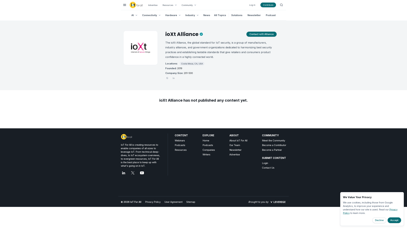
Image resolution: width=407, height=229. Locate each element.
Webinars (180, 140)
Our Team (234, 145)
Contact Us (268, 167)
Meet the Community (273, 140)
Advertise (153, 5)
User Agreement (173, 201)
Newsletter (254, 15)
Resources (181, 149)
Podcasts (180, 145)
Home (206, 140)
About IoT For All (238, 140)
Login (265, 163)
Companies (209, 149)
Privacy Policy (153, 201)
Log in (252, 5)
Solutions (236, 15)
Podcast (271, 15)
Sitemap (190, 201)
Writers (206, 154)
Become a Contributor (274, 145)
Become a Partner (272, 149)
